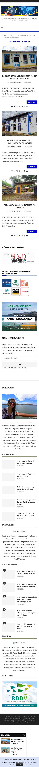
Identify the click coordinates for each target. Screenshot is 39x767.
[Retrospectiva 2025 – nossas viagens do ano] (5, 741)
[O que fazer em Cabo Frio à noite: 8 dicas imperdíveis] (8, 587)
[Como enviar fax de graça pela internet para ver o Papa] (8, 627)
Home (4, 35)
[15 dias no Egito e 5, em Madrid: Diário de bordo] (8, 516)
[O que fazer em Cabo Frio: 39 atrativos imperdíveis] (8, 574)
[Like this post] (12, 106)
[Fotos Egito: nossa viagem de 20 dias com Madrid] (8, 490)
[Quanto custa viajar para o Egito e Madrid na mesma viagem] (8, 503)
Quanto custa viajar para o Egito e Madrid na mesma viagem (26, 502)
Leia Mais (31, 102)
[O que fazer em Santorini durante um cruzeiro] (8, 464)
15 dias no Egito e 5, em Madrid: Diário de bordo (25, 514)
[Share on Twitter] (17, 106)
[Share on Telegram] (24, 106)
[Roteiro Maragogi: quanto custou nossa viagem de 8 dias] (5, 750)
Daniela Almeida (15, 82)
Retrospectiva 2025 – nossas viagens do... (18, 740)
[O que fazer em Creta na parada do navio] (8, 477)
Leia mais (28, 765)
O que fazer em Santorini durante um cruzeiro (26, 462)
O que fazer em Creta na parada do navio (25, 475)
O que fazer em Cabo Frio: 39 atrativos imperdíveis (26, 572)
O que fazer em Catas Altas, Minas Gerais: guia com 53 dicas (26, 613)
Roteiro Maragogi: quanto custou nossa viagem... (17, 750)
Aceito (19, 765)
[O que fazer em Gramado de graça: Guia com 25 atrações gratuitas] (8, 600)
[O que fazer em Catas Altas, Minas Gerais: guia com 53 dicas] (8, 614)
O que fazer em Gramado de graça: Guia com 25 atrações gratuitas (27, 599)
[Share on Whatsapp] (22, 106)
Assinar (19, 364)
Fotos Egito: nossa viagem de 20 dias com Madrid (26, 488)
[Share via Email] (27, 106)
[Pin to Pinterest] (19, 106)
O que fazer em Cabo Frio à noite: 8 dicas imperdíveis (26, 585)
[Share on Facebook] (14, 106)
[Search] (37, 28)
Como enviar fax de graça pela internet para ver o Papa (26, 626)
